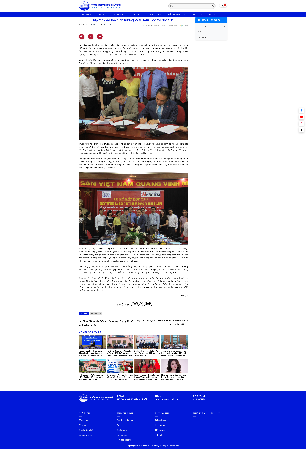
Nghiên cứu (122, 435)
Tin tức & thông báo (209, 20)
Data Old (107, 25)
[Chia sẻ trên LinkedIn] (150, 304)
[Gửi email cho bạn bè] (141, 304)
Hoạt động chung (205, 26)
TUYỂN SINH (119, 14)
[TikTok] (301, 129)
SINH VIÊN (196, 14)
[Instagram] (301, 123)
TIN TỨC (101, 14)
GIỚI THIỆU (85, 14)
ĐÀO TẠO (136, 14)
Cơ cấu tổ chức (85, 435)
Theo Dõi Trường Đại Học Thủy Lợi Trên (160, 26)
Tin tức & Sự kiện (86, 430)
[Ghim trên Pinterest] (146, 304)
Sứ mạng (83, 425)
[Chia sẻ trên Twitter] (137, 304)
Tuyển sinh (122, 430)
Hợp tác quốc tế (124, 439)
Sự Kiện (201, 32)
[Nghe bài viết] (81, 36)
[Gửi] (213, 6)
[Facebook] (301, 110)
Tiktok (159, 435)
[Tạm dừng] (90, 36)
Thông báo (202, 37)
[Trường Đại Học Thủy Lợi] (100, 6)
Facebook (161, 420)
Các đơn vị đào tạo (125, 420)
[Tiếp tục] (100, 36)
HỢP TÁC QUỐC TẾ (175, 14)
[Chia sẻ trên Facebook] (133, 304)
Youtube (161, 430)
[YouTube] (301, 116)
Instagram (161, 425)
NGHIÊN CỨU (154, 14)
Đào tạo (120, 425)
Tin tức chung (96, 313)
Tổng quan (84, 420)
